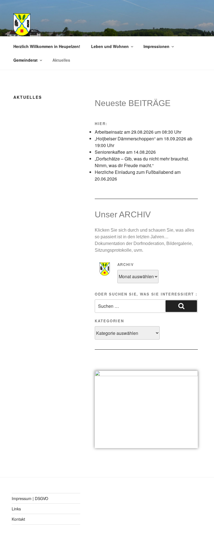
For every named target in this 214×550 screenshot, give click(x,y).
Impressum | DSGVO (30, 498)
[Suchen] (181, 306)
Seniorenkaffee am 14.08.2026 (125, 152)
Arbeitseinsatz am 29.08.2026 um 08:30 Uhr (138, 132)
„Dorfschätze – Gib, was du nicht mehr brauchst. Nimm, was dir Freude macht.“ (142, 162)
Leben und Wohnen (110, 46)
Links (16, 508)
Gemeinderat (25, 60)
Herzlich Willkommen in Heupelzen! (46, 46)
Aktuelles (61, 60)
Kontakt (18, 519)
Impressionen (156, 46)
